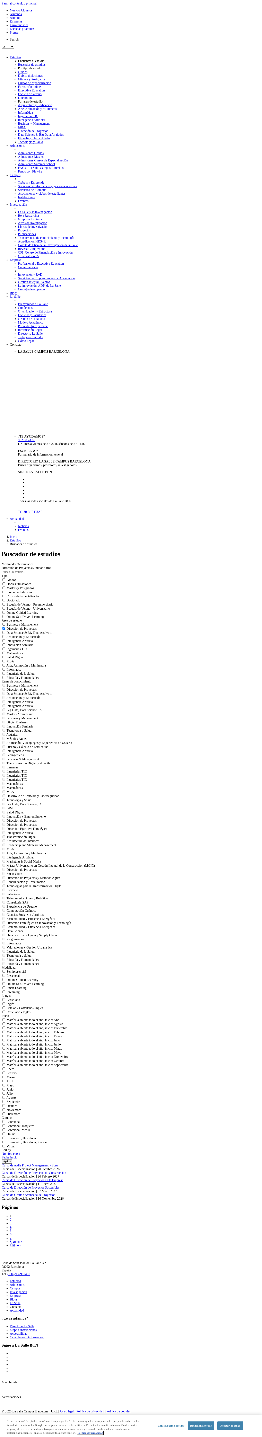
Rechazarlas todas (201, 1425)
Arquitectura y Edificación (35, 105)
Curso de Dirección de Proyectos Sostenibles (31, 1187)
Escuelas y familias (22, 28)
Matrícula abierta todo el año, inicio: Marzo (34, 1048)
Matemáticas (15, 653)
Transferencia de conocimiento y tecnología (46, 237)
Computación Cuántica (21, 910)
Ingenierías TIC (28, 116)
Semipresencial (16, 971)
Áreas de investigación (32, 223)
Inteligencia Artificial (31, 120)
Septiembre (14, 1101)
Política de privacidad (90, 1411)
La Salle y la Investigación (35, 212)
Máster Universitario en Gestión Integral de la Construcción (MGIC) (51, 865)
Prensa (14, 32)
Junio (10, 1089)
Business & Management (23, 759)
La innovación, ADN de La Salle (39, 285)
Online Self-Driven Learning (25, 616)
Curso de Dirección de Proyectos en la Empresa (32, 1180)
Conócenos (25, 307)
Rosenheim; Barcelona (21, 1138)
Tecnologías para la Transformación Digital (34, 886)
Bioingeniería (15, 755)
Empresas (16, 21)
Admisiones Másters (31, 156)
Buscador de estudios (31, 64)
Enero (10, 1069)
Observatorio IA (28, 256)
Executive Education (31, 90)
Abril (9, 1081)
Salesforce (13, 894)
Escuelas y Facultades (32, 315)
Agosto (11, 1097)
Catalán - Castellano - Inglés (25, 1008)
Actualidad (17, 518)
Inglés (10, 1004)
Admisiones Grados (31, 153)
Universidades (19, 25)
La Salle (15, 296)
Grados (22, 72)
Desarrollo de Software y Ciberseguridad (33, 796)
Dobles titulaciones (30, 75)
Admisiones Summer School (36, 164)
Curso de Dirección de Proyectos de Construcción (34, 1172)
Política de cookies (118, 1411)
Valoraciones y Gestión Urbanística (29, 947)
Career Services (28, 267)
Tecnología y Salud (30, 142)
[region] (131, 1426)
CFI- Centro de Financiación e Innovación (45, 252)
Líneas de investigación (33, 226)
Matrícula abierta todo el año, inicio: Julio (33, 1040)
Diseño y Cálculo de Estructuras (27, 747)
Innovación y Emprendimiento (26, 816)
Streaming (13, 992)
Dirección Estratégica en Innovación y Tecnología (39, 923)
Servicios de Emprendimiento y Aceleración (46, 278)
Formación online (29, 86)
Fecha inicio (9, 1157)
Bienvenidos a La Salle (33, 304)
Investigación (18, 204)
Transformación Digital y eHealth (28, 763)
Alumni (15, 17)
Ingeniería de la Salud (21, 673)
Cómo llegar (26, 341)
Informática (25, 112)
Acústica (12, 734)
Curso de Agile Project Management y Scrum (31, 1165)
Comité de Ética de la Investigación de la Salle (48, 245)
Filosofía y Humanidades (34, 138)
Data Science (15, 931)
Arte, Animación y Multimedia (38, 109)
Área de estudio (12, 620)
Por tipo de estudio (30, 68)
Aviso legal (67, 1411)
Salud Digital (15, 657)
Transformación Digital (21, 837)
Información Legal (30, 330)
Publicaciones (27, 234)
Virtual (11, 1146)
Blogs (13, 293)
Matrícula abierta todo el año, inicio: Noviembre (37, 1056)
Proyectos (24, 230)
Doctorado (25, 97)
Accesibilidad (18, 1333)
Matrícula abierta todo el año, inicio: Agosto (35, 1024)
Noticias (23, 526)
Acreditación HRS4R (32, 241)
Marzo (11, 1077)
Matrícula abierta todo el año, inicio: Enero (34, 1036)
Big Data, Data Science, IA (24, 710)
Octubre (12, 1106)
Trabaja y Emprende (31, 182)
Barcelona (13, 1121)
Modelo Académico (30, 322)
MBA (22, 127)
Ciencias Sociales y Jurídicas (25, 914)
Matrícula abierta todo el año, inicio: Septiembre (37, 1065)
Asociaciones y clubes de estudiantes (42, 193)
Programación (16, 939)
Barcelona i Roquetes (20, 1126)
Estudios (15, 57)
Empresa (15, 260)
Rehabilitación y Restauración (26, 882)
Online (11, 1134)
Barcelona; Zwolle (18, 1130)
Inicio (13, 536)
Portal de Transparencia (33, 326)
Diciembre (13, 1114)
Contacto (15, 344)
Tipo (5, 576)
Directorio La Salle (30, 333)
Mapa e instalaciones (23, 1330)
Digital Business (17, 722)
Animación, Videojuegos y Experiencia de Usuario (39, 742)
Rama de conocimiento (16, 681)
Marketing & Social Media (24, 861)
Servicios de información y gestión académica (47, 186)
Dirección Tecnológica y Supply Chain (32, 935)
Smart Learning (17, 988)
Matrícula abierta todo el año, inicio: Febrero (35, 1032)
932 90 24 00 (26, 440)
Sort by (6, 1150)
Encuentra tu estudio (31, 61)
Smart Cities (14, 873)
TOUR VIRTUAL (30, 511)
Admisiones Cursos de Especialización (43, 160)
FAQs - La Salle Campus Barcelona (41, 167)
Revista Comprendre (31, 248)
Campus (15, 175)
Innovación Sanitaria (20, 645)
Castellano (13, 1000)
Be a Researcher (28, 215)
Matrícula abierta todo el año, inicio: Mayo (34, 1052)
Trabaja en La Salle (30, 337)
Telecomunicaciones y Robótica (27, 898)
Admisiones (17, 145)
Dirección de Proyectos (33, 131)
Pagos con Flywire (30, 171)
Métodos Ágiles (17, 738)
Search (14, 39)
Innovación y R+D (30, 274)
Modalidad (9, 967)
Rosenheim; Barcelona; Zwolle (27, 1142)
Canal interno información (27, 1337)
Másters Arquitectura (20, 714)
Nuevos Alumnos (21, 10)
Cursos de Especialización (23, 596)
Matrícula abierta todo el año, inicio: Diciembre (37, 1028)
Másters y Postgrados (31, 79)
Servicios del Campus (32, 190)
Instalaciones (26, 197)
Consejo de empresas (31, 289)
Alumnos (16, 14)
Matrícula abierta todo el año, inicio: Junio (34, 1044)
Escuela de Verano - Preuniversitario (30, 604)
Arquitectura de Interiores (22, 841)
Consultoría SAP (17, 902)
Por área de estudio (30, 101)
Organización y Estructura (35, 311)
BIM (10, 808)
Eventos (23, 201)
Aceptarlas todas (230, 1425)
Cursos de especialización (34, 83)
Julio (10, 1093)
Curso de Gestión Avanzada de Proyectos (28, 1195)
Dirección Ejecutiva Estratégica (27, 828)
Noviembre (14, 1110)
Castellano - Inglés (18, 1012)
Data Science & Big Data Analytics (41, 134)
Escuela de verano (30, 94)
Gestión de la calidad (31, 318)
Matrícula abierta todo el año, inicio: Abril (33, 1020)
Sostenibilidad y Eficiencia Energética (31, 918)
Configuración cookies (171, 1425)
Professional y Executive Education (41, 263)
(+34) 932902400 (18, 1274)
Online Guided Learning (22, 612)
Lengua (6, 995)
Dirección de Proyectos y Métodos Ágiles (33, 878)
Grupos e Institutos (30, 219)
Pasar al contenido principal (19, 3)
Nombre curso (11, 1153)
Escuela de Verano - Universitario (28, 608)
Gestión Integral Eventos (34, 282)
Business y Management (34, 123)
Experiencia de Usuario (22, 906)
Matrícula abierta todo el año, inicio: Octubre (35, 1061)
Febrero (12, 1073)
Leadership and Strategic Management (31, 845)
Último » (15, 1245)
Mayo (10, 1085)
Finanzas (12, 767)
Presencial (13, 975)
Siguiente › (17, 1241)
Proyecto (12, 890)
